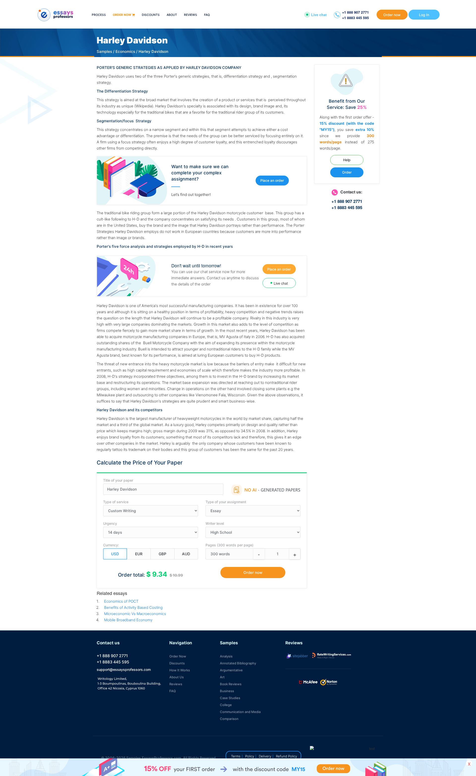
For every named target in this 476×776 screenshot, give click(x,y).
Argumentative (231, 670)
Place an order (272, 180)
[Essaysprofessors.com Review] (331, 656)
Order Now (177, 656)
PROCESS (99, 15)
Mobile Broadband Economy (128, 620)
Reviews (190, 15)
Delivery (265, 756)
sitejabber (300, 655)
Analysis (226, 656)
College (226, 705)
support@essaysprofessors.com (124, 669)
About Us (176, 677)
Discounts (151, 15)
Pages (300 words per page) (229, 545)
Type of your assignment (226, 502)
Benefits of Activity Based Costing (133, 607)
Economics (125, 51)
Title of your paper (118, 480)
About (172, 15)
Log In (424, 15)
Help (347, 160)
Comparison (229, 719)
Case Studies (230, 698)
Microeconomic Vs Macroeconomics (135, 613)
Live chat (319, 14)
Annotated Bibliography (238, 663)
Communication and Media (240, 712)
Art (222, 677)
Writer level (215, 523)
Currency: (111, 545)
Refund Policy (286, 756)
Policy (249, 756)
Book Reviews (230, 684)
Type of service (115, 502)
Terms (235, 756)
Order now (122, 15)
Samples (104, 51)
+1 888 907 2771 (355, 12)
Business (227, 691)
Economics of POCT (121, 601)
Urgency (110, 523)
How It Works (179, 670)
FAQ (207, 15)
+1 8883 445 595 (355, 17)
